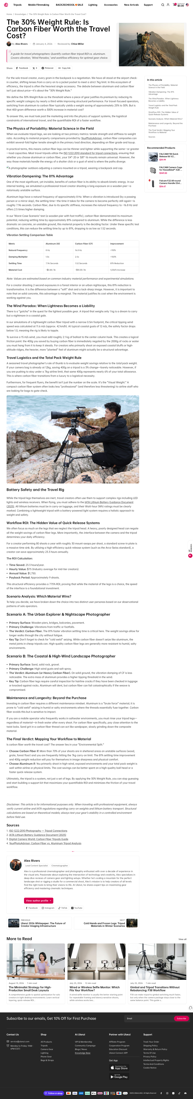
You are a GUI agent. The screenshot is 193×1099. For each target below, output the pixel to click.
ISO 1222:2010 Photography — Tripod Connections (38, 830)
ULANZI (140, 1093)
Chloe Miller (77, 44)
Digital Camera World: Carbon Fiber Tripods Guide (38, 839)
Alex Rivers (32, 860)
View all (182, 939)
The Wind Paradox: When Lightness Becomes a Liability (163, 99)
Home (9, 14)
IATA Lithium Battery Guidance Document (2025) (37, 834)
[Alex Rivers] (9, 44)
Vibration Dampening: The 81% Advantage (161, 93)
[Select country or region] (187, 4)
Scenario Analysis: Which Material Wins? (165, 119)
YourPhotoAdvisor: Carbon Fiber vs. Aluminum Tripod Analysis (45, 843)
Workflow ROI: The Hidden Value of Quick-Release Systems (163, 113)
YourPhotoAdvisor (91, 138)
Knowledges (20, 14)
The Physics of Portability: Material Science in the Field (163, 86)
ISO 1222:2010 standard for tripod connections (90, 153)
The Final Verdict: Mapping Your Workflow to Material (161, 131)
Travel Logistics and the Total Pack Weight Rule (162, 106)
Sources (151, 137)
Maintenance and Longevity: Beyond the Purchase (165, 124)
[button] (18, 5)
